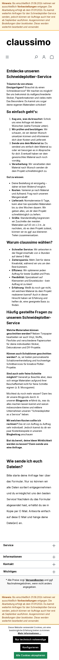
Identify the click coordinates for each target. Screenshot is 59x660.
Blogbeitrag (13, 434)
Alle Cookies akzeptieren (30, 655)
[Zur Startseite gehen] (29, 43)
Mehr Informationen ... (29, 633)
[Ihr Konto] (44, 57)
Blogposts (22, 400)
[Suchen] (36, 57)
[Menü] (7, 57)
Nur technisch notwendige (30, 639)
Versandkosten (35, 580)
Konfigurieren (30, 647)
